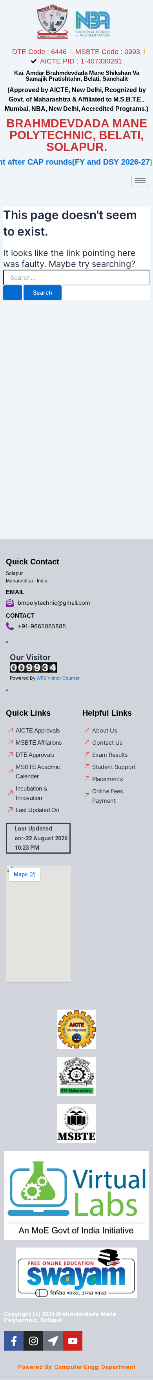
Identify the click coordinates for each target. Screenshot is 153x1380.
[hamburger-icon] (140, 180)
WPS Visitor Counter (58, 678)
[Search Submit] (12, 293)
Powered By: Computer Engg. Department (76, 1367)
